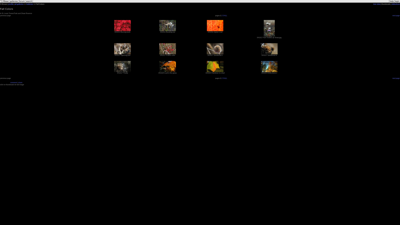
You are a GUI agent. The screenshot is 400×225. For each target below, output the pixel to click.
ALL (225, 15)
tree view (376, 4)
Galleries (29, 4)
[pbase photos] (4, 2)
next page (396, 15)
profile (10, 4)
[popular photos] (211, 2)
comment (13, 82)
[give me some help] (391, 2)
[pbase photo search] (29, 2)
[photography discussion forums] (21, 2)
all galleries (19, 4)
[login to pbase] (397, 2)
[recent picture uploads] (13, 2)
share (20, 82)
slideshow (396, 4)
